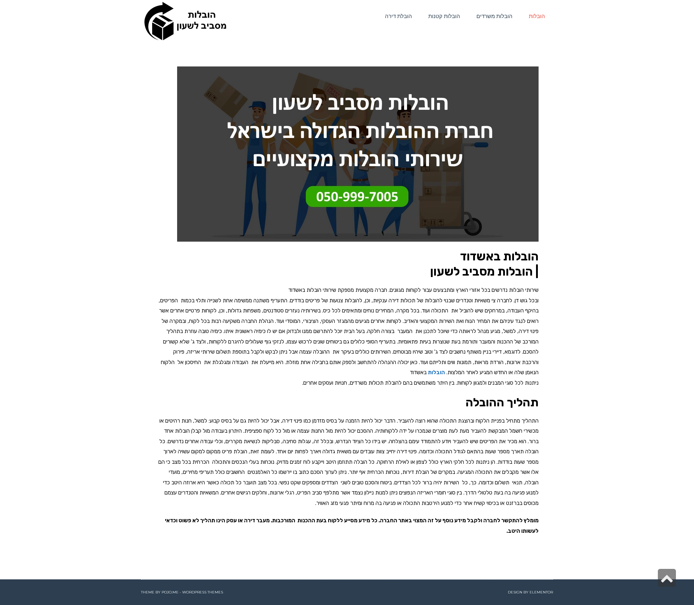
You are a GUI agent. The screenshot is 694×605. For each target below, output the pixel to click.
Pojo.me (170, 592)
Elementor (541, 592)
